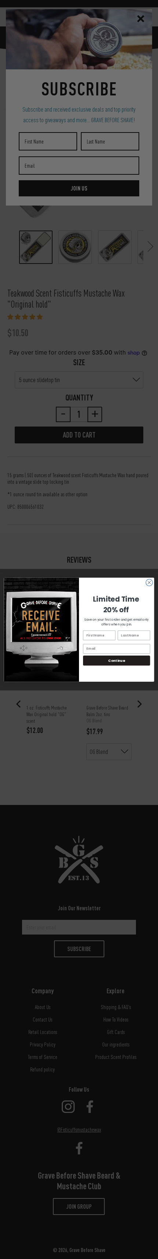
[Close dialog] (149, 582)
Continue (116, 660)
